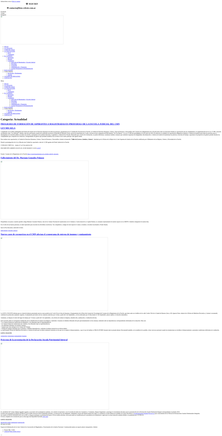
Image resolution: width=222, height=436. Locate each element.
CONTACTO (8, 78)
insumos (24, 336)
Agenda (10, 75)
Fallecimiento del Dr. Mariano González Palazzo (22, 158)
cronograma (10, 336)
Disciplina (14, 64)
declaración (4, 422)
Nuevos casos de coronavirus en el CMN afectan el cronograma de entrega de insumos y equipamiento (46, 234)
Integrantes (11, 57)
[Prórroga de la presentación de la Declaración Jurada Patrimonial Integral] (55, 409)
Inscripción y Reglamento (15, 73)
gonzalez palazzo (12, 230)
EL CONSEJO (8, 56)
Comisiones (11, 54)
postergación (21, 422)
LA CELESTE (8, 48)
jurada (9, 422)
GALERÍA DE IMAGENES (12, 76)
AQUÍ (38, 148)
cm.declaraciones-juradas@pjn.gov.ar (144, 413)
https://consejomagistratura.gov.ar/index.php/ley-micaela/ (43, 154)
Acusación (14, 65)
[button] (111, 81)
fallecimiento (4, 230)
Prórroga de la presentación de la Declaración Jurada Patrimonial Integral (34, 340)
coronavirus (4, 336)
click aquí (45, 416)
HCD (9, 53)
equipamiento (18, 336)
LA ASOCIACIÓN (9, 51)
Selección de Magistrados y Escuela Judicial (23, 62)
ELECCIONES (8, 70)
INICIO (6, 46)
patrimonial (14, 422)
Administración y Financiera (19, 67)
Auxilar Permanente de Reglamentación (22, 68)
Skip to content (16, 1)
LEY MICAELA (8, 128)
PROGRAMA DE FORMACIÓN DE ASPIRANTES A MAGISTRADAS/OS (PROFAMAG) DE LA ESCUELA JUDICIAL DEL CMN (60, 124)
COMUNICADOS (9, 50)
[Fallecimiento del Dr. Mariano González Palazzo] (44, 219)
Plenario (10, 59)
